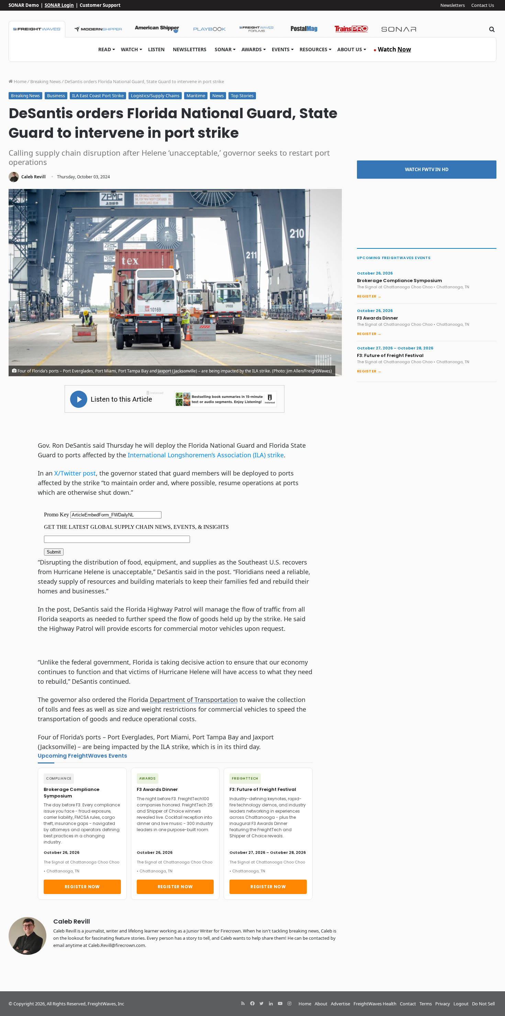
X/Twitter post (75, 473)
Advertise (340, 1004)
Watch (129, 49)
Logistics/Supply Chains (155, 95)
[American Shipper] (156, 29)
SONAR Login (59, 5)
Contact (408, 1004)
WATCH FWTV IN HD (427, 169)
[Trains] (351, 29)
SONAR (223, 49)
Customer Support (100, 5)
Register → (369, 296)
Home (19, 81)
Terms (425, 1004)
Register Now (82, 887)
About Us (349, 49)
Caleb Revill (33, 177)
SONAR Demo (24, 5)
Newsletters (452, 5)
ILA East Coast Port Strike (98, 95)
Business (56, 95)
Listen (156, 49)
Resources (313, 49)
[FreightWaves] (37, 29)
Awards (252, 49)
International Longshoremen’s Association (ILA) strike (206, 455)
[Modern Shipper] (97, 29)
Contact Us (482, 5)
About (321, 1004)
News (218, 95)
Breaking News (45, 81)
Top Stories (242, 95)
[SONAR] (398, 29)
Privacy (442, 1004)
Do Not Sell (483, 1004)
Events (281, 49)
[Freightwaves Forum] (256, 29)
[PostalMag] (304, 29)
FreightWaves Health (375, 1004)
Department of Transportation (194, 699)
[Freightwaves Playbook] (209, 29)
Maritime (196, 95)
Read (104, 49)
